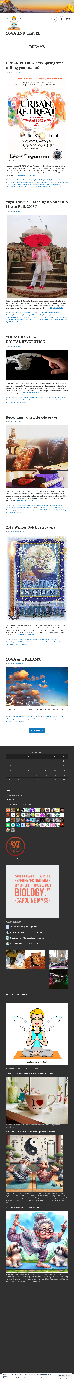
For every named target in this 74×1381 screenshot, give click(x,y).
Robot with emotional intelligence (17, 400)
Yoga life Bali (10, 322)
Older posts (37, 730)
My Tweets (10, 800)
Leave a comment (55, 187)
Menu (68, 19)
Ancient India (17, 180)
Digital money (54, 397)
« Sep (8, 790)
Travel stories (17, 315)
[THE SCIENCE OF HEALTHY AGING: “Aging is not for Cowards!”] (34, 1191)
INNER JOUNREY (45, 184)
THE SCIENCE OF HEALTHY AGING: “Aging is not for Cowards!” (31, 1132)
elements (25, 180)
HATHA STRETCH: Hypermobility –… (40, 943)
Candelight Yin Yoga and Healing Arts (50, 507)
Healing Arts (33, 180)
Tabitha (13, 932)
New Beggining (29, 397)
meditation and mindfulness (18, 319)
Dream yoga (24, 719)
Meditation (55, 180)
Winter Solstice (53, 639)
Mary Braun (14, 938)
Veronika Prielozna (17, 943)
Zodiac (51, 182)
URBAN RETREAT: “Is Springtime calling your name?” (35, 65)
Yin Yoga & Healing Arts (59, 319)
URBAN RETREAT (38, 187)
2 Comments (20, 322)
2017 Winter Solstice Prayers (31, 527)
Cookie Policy (40, 1378)
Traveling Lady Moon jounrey (53, 315)
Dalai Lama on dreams (50, 716)
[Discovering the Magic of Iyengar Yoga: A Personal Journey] (37, 1122)
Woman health (11, 317)
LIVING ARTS (55, 184)
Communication (17, 184)
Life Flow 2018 (35, 312)
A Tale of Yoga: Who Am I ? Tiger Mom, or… (23, 1207)
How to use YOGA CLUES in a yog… (31, 932)
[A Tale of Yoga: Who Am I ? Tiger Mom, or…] (37, 1272)
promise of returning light (48, 642)
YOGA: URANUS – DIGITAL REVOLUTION (25, 339)
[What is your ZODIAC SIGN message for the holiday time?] (58, 979)
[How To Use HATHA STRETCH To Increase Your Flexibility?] (58, 959)
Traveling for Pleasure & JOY (32, 315)
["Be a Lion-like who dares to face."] (35, 959)
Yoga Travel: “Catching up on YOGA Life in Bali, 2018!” (37, 204)
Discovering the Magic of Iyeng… (29, 927)
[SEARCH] (54, 19)
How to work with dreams (44, 719)
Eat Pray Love (54, 317)
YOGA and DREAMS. (23, 659)
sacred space (56, 505)
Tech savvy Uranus (43, 400)
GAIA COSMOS (34, 184)
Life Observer (50, 510)
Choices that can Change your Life (27, 510)
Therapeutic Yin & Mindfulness (39, 319)
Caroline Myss (10, 510)
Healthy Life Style (44, 180)
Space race (33, 400)
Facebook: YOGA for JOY (16, 994)
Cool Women (16, 312)
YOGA (35, 182)
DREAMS (26, 184)
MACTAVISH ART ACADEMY (15, 187)
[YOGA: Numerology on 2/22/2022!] (15, 959)
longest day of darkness (31, 642)
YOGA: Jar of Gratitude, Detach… (33, 938)
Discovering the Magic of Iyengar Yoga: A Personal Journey (29, 1073)
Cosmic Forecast (17, 397)
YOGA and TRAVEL (23, 33)
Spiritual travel (28, 182)
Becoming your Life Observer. (32, 417)
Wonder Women (21, 317)
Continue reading (26, 175)
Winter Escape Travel (40, 639)
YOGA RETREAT (43, 182)
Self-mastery (17, 182)
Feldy (12, 927)
